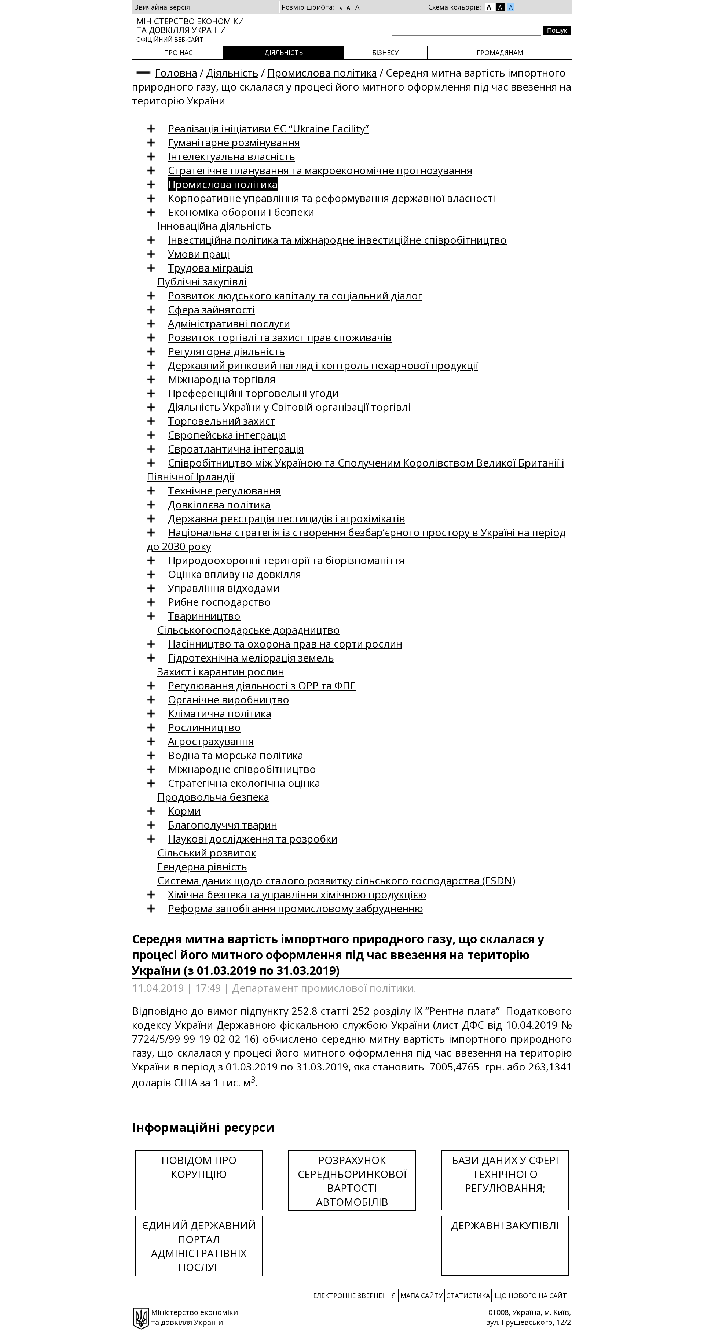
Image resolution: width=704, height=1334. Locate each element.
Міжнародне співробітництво (242, 769)
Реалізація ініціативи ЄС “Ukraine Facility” (268, 128)
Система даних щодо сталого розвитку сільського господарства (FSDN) (336, 880)
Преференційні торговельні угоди (253, 393)
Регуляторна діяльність (226, 351)
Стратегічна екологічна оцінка (244, 783)
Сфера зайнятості (211, 309)
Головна (176, 73)
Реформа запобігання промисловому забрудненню (295, 908)
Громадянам (500, 52)
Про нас (178, 52)
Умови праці (199, 254)
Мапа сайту (421, 1295)
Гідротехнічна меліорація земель (251, 657)
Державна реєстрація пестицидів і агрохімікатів (286, 518)
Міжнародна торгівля (221, 379)
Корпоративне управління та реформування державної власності (331, 198)
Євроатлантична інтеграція (236, 449)
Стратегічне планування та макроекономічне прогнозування (320, 170)
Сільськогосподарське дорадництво (248, 630)
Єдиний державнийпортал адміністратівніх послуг (199, 1246)
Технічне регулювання (224, 490)
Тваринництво (204, 616)
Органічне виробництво (228, 699)
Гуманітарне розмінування (234, 142)
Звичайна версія (162, 7)
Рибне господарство (219, 602)
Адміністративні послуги (229, 323)
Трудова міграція (210, 267)
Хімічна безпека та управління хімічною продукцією (297, 894)
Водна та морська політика (235, 755)
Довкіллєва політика (219, 504)
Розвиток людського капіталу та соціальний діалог (295, 295)
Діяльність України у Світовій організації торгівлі (289, 407)
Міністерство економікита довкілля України (190, 29)
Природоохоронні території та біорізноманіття (286, 560)
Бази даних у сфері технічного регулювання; (505, 1174)
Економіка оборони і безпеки (241, 212)
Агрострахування (211, 741)
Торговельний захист (221, 421)
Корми (184, 811)
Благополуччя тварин (222, 825)
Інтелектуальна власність (231, 156)
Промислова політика (322, 73)
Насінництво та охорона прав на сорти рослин (285, 644)
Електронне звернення (354, 1295)
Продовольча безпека (213, 797)
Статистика (468, 1295)
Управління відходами (223, 588)
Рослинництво (204, 727)
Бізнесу (385, 52)
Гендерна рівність (202, 866)
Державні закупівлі (505, 1225)
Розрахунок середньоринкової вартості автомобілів (352, 1181)
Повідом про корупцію (198, 1167)
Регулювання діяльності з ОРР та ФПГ (262, 685)
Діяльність (283, 52)
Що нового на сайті (532, 1295)
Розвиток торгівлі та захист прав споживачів (280, 337)
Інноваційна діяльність (214, 226)
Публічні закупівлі (202, 281)
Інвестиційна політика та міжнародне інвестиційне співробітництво (337, 240)
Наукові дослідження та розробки (252, 838)
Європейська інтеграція (227, 435)
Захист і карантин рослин (220, 671)
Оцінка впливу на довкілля (234, 574)
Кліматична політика (219, 713)
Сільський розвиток (206, 852)
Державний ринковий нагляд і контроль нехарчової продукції (323, 365)
